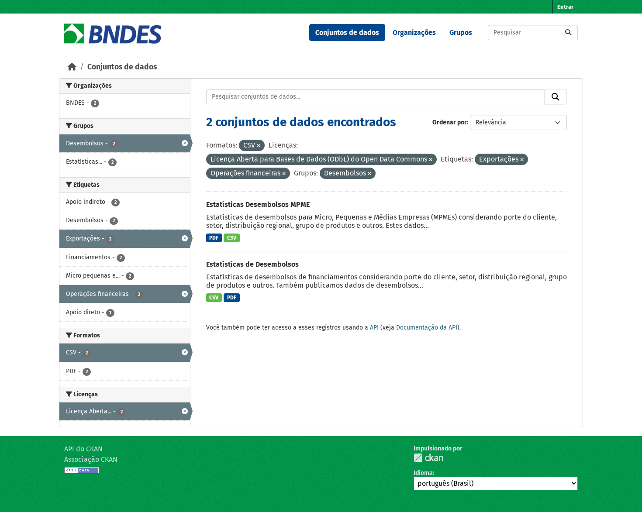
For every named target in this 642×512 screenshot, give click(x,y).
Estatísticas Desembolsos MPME (258, 204)
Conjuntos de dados (347, 32)
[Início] (72, 67)
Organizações (414, 32)
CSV (231, 238)
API (374, 327)
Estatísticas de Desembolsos (252, 264)
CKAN (428, 457)
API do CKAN (83, 449)
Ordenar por (449, 122)
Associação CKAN (90, 459)
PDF (213, 238)
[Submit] (568, 32)
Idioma (423, 473)
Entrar (565, 6)
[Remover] (258, 146)
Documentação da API (426, 327)
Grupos (460, 32)
